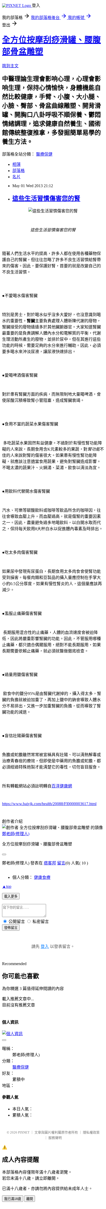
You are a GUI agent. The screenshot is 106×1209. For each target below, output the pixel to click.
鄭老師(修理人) (15, 834)
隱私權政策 (91, 1132)
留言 (61, 863)
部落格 (18, 170)
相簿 (16, 164)
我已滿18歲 (12, 1199)
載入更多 (10, 896)
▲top (6, 886)
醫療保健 (44, 154)
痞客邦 (50, 863)
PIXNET (24, 1132)
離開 (29, 1199)
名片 (16, 177)
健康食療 (42, 877)
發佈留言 (10, 928)
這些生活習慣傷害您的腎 (46, 198)
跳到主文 (10, 66)
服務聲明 (55, 1138)
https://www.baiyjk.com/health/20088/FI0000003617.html (49, 804)
